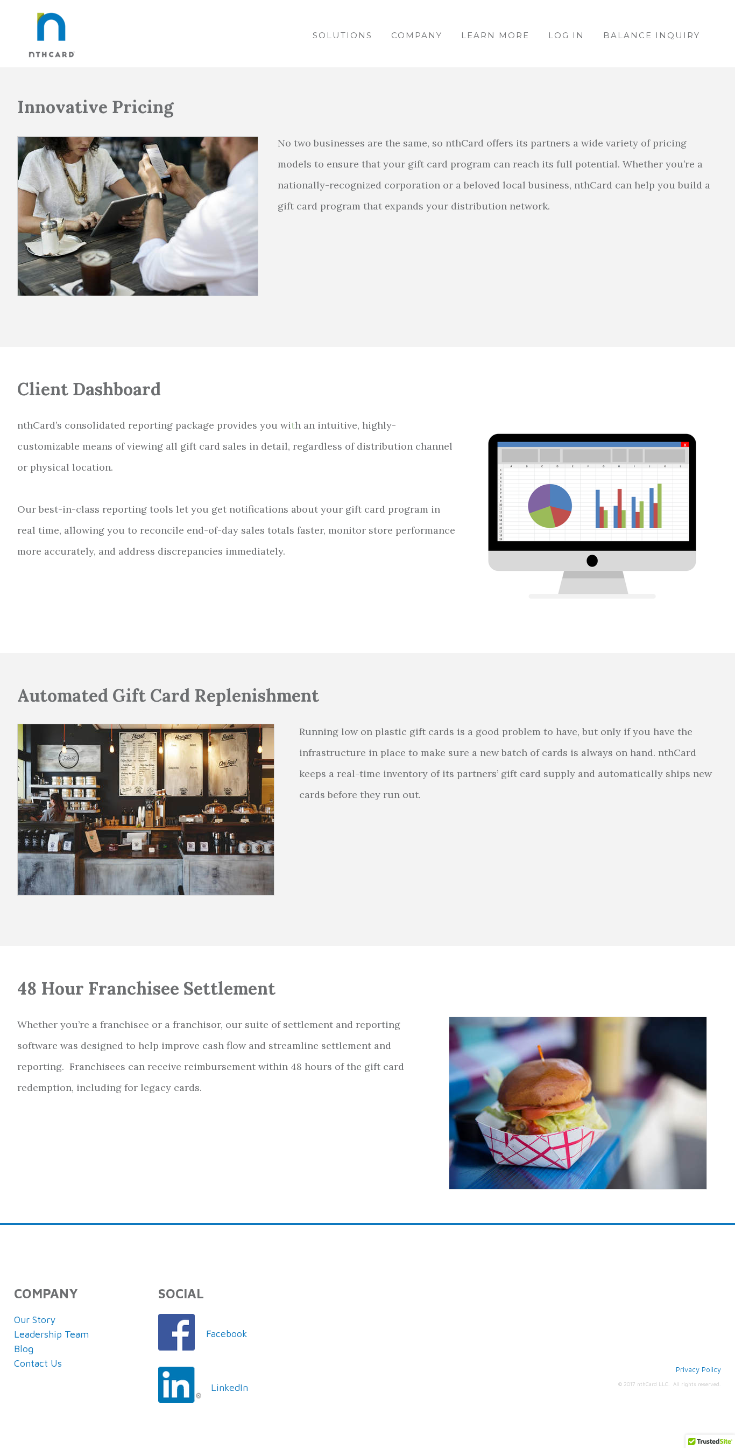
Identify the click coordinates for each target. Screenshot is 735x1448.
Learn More (495, 35)
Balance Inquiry (651, 35)
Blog (23, 1348)
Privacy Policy (698, 1369)
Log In (566, 35)
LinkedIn (229, 1387)
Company (416, 35)
